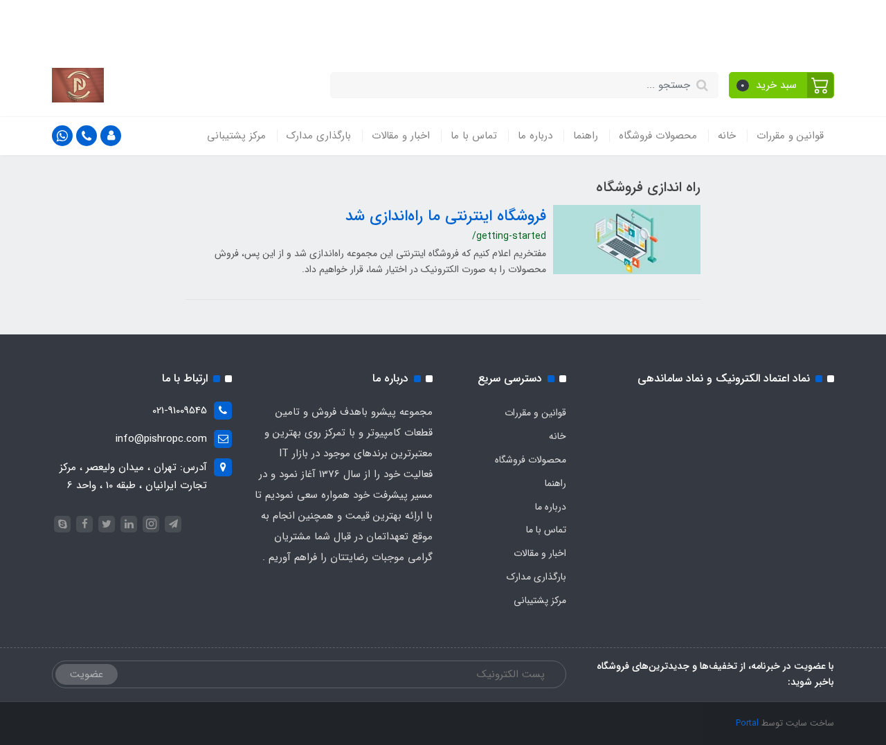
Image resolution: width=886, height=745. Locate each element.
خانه (727, 135)
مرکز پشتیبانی (236, 135)
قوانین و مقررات (790, 135)
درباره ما (535, 135)
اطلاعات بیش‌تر (187, 26)
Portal (747, 723)
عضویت (86, 674)
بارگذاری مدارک (319, 135)
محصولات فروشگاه (658, 135)
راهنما (585, 135)
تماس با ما (474, 135)
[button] (782, 85)
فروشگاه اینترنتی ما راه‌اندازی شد (445, 216)
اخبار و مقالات (401, 135)
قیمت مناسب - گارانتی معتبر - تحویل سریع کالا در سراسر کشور (495, 26)
